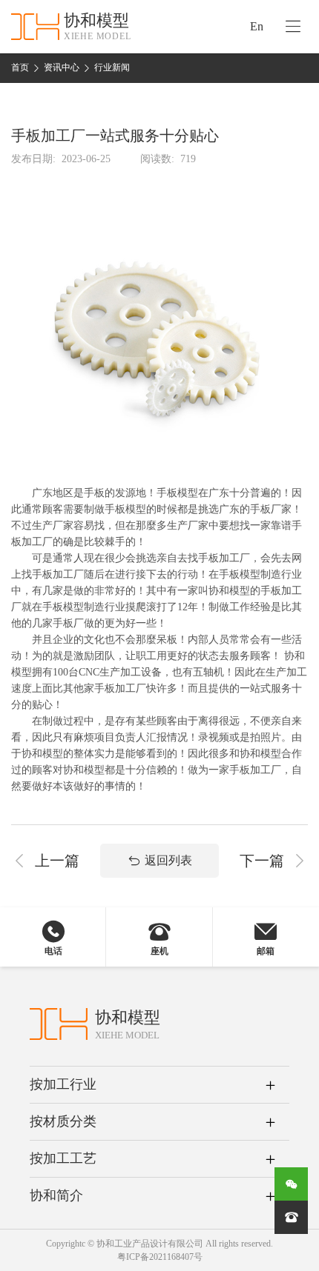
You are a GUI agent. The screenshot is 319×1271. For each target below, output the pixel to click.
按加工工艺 (63, 1158)
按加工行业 (63, 1084)
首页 (20, 67)
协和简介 (56, 1195)
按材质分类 (63, 1121)
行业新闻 (112, 67)
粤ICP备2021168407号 (160, 1257)
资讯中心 (61, 67)
